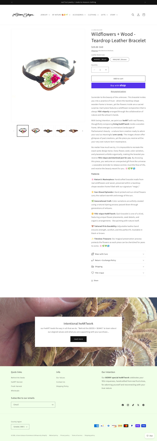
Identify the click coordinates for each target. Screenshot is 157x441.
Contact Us (60, 382)
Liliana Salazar (21, 435)
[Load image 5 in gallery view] (73, 131)
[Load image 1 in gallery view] (22, 131)
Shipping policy (90, 435)
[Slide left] (13, 131)
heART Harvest (17, 382)
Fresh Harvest (16, 386)
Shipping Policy (62, 386)
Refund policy (53, 435)
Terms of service (77, 435)
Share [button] (96, 280)
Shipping (94, 50)
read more (78, 339)
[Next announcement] (145, 2)
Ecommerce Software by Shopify (36, 435)
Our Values (60, 378)
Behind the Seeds (18, 378)
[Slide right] (82, 131)
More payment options (118, 91)
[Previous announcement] (12, 2)
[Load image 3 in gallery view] (48, 131)
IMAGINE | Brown (120, 59)
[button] (45, 14)
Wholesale (15, 391)
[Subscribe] (52, 405)
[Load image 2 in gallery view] (35, 131)
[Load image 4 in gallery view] (60, 131)
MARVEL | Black (100, 59)
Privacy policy (65, 435)
